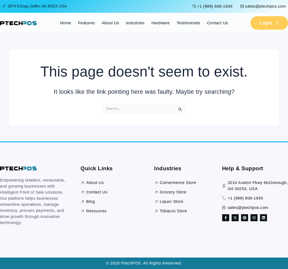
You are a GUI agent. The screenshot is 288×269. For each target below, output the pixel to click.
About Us (110, 23)
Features (86, 23)
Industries (135, 23)
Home (65, 23)
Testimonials (188, 23)
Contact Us (217, 23)
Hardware (160, 23)
